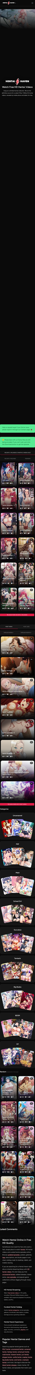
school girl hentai (23, 1352)
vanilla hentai (17, 1357)
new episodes (11, 1277)
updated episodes (14, 1255)
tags (3, 1257)
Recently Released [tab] (10, 458)
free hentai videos (13, 1293)
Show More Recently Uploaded (17, 615)
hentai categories (14, 1310)
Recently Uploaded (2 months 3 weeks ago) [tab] (18, 452)
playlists (23, 1329)
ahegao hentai (7, 1357)
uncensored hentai (8, 1274)
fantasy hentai (12, 1352)
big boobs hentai (7, 1360)
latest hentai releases (9, 1365)
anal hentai (17, 1360)
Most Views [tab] (9, 626)
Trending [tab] (28, 458)
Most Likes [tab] (26, 626)
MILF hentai (6, 1349)
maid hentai (6, 1354)
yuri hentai (25, 1354)
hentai (23, 1249)
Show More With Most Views (17, 804)
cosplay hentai (27, 1357)
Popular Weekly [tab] (8, 632)
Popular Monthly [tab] (26, 632)
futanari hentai (16, 1354)
